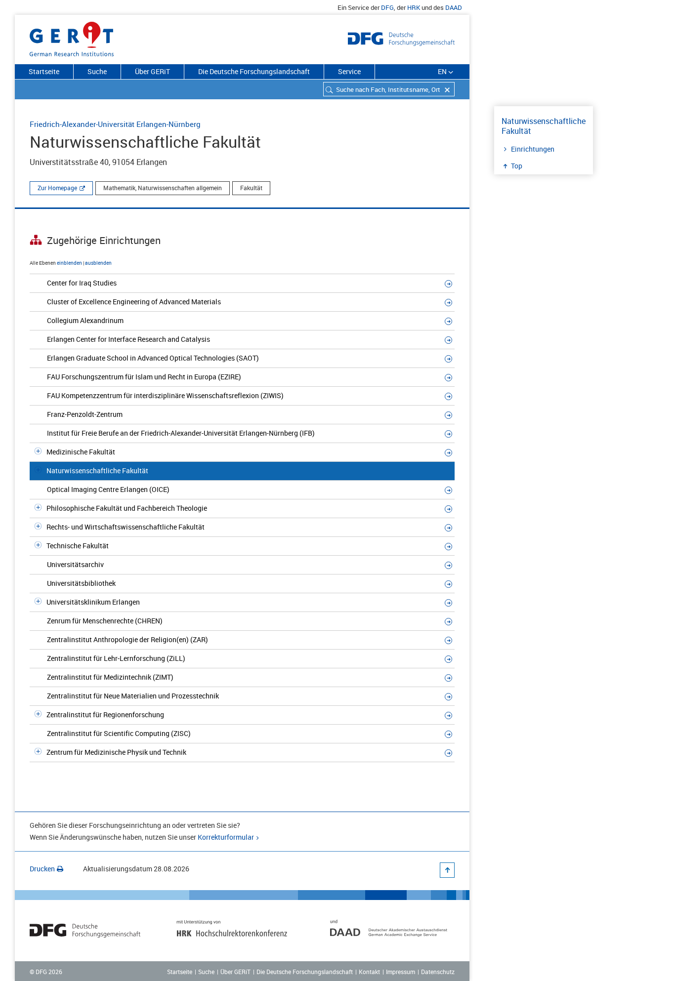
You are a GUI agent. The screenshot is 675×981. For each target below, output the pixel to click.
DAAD (453, 7)
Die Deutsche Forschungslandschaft (254, 71)
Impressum (400, 972)
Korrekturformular (226, 837)
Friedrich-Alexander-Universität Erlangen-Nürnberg (115, 124)
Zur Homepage (57, 188)
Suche (97, 71)
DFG (387, 7)
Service (349, 71)
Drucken (42, 868)
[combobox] (389, 89)
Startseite (44, 71)
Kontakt (369, 972)
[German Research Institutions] (72, 37)
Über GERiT (152, 71)
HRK (413, 7)
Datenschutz (438, 972)
